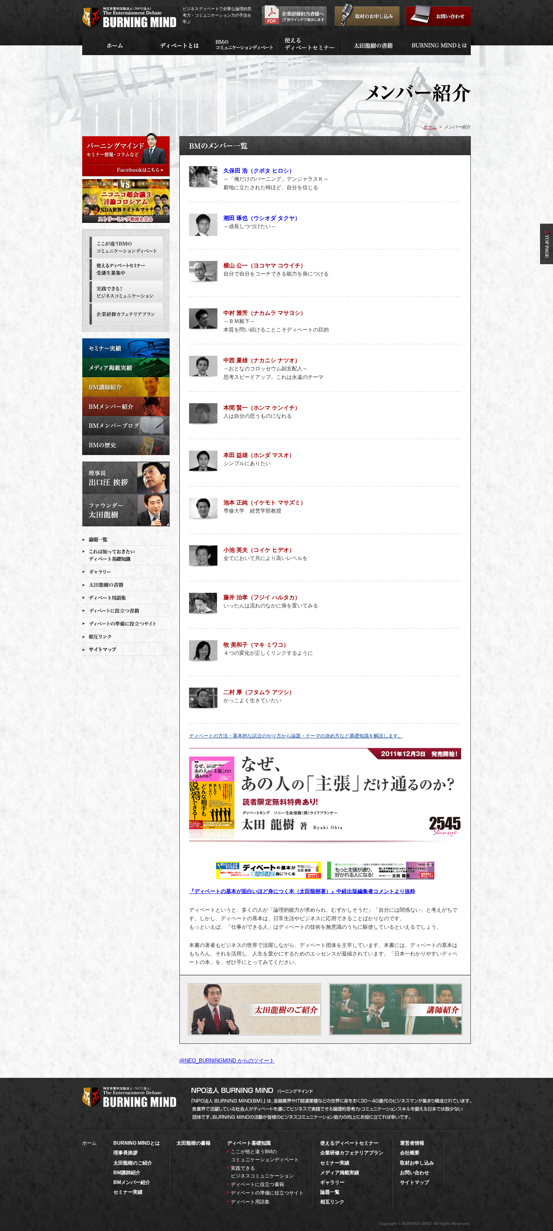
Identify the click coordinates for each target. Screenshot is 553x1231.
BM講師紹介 (126, 1172)
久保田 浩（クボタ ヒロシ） (259, 170)
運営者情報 (412, 1143)
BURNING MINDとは (136, 1143)
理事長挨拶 (125, 1153)
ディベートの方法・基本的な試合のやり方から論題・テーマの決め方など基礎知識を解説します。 (296, 736)
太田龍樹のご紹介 (132, 1163)
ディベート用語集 (250, 1202)
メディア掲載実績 (339, 1172)
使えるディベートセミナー (349, 1143)
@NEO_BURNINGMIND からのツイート (226, 1061)
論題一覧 (330, 1192)
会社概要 (409, 1153)
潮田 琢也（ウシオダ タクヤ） (261, 218)
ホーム (430, 126)
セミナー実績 (128, 1192)
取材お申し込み (417, 1163)
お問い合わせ (414, 1172)
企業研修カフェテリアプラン (351, 1153)
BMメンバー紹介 (131, 1182)
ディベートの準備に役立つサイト (267, 1193)
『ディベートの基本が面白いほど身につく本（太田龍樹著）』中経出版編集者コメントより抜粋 (302, 891)
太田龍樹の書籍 (194, 1143)
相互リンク (332, 1202)
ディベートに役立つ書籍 (257, 1184)
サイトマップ (414, 1182)
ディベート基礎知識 (249, 1143)
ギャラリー (332, 1182)
